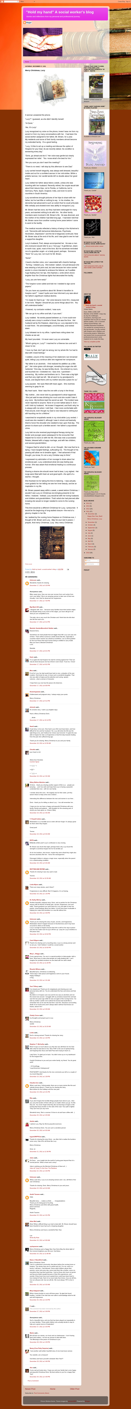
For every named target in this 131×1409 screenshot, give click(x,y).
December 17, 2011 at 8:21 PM (40, 651)
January (90, 549)
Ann (31, 1367)
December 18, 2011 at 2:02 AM (40, 776)
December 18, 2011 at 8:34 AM (40, 834)
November (91, 522)
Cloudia (32, 749)
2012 (88, 509)
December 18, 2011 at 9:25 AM (40, 863)
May (89, 538)
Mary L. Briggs (35, 954)
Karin (31, 657)
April (89, 541)
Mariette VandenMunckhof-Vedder (41, 628)
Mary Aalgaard (35, 1291)
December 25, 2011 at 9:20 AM (40, 1284)
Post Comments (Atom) (41, 1393)
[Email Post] (67, 569)
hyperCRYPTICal (35, 1136)
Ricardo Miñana (35, 969)
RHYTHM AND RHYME (37, 869)
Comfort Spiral (34, 762)
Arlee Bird (33, 1221)
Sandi (32, 726)
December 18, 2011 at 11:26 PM (40, 963)
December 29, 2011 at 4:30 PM (40, 1377)
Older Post (74, 1389)
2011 (88, 511)
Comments (90, 564)
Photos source (28, 564)
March (90, 544)
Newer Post (30, 1389)
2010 (88, 552)
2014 (88, 503)
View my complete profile (92, 341)
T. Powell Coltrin (35, 819)
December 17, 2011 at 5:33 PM (40, 585)
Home (27, 62)
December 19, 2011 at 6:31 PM (40, 1092)
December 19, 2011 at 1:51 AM (40, 980)
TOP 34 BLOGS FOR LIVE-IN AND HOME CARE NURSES (93, 266)
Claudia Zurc (34, 1083)
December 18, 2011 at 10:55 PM (40, 947)
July (89, 533)
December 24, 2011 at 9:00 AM (40, 1240)
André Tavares (35, 1194)
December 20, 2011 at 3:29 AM (40, 1115)
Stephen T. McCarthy (37, 1044)
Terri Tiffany (34, 986)
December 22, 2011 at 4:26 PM (40, 1171)
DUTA (32, 840)
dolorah (32, 707)
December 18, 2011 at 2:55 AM (40, 813)
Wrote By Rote (34, 1237)
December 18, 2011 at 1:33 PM (40, 893)
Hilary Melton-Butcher (37, 782)
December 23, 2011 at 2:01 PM (40, 1215)
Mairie (32, 1333)
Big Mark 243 (34, 607)
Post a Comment (33, 1381)
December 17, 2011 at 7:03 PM (40, 601)
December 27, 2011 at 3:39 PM (40, 1311)
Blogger (87, 1401)
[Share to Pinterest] (34, 572)
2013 (88, 506)
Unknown (33, 580)
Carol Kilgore (34, 940)
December (91, 514)
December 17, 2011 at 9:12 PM (40, 701)
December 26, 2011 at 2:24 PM (40, 1300)
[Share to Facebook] (32, 572)
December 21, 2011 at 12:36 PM (40, 1151)
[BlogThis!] (28, 572)
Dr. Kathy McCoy (35, 900)
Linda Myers (34, 884)
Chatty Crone (34, 1015)
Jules (32, 1158)
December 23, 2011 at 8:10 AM (40, 1188)
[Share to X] (30, 572)
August (90, 530)
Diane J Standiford (36, 1260)
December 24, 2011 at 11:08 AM (40, 1253)
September (91, 527)
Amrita (32, 1121)
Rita (31, 1098)
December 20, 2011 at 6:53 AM (40, 1130)
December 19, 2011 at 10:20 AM (40, 1026)
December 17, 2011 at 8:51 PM (40, 664)
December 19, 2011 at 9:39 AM (40, 1009)
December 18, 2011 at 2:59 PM (40, 913)
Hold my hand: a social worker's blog (94, 306)
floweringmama (35, 692)
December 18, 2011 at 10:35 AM (40, 878)
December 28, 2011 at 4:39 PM (40, 1342)
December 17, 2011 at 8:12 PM (40, 622)
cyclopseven (34, 1246)
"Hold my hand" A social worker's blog (60, 12)
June (89, 536)
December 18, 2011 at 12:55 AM (40, 743)
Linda (32, 1032)
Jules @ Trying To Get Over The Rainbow (43, 1168)
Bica (31, 670)
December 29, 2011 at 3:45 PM (40, 1361)
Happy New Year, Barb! (94, 516)
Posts (88, 560)
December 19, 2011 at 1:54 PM (40, 1038)
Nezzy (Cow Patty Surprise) (39, 1348)
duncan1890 (72, 1401)
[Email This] (26, 572)
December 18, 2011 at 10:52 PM (40, 934)
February (91, 546)
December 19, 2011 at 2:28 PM (40, 1076)
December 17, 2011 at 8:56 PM (40, 685)
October (90, 525)
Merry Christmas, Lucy (94, 519)
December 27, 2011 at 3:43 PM (40, 1326)
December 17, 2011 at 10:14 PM (40, 720)
